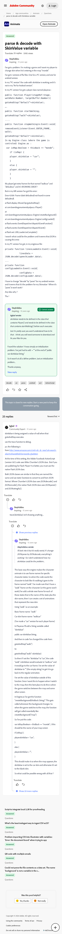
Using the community (14, 921)
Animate (36, 13)
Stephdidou (14, 59)
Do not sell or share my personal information (23, 930)
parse (23, 383)
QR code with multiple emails (18, 854)
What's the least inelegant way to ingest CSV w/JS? (27, 823)
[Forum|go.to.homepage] (22, 5)
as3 (40, 383)
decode (9, 383)
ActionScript (49, 383)
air (16, 383)
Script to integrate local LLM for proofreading (25, 809)
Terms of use (29, 921)
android (32, 383)
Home (8, 13)
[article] (31, 463)
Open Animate (49, 24)
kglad (11, 426)
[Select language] (42, 5)
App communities (21, 13)
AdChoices (49, 930)
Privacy (39, 921)
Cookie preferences (13, 925)
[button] (5, 6)
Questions (47, 13)
